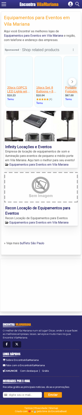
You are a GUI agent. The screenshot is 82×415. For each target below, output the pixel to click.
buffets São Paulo (32, 243)
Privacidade (40, 408)
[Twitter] (16, 344)
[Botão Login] (70, 4)
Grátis (45, 370)
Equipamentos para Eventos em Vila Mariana (33, 35)
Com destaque (29, 370)
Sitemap (53, 408)
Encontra (39, 4)
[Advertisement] (31, 284)
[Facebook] (6, 344)
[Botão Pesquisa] (78, 4)
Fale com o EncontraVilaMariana (25, 365)
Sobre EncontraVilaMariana (22, 360)
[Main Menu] (4, 4)
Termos (28, 408)
